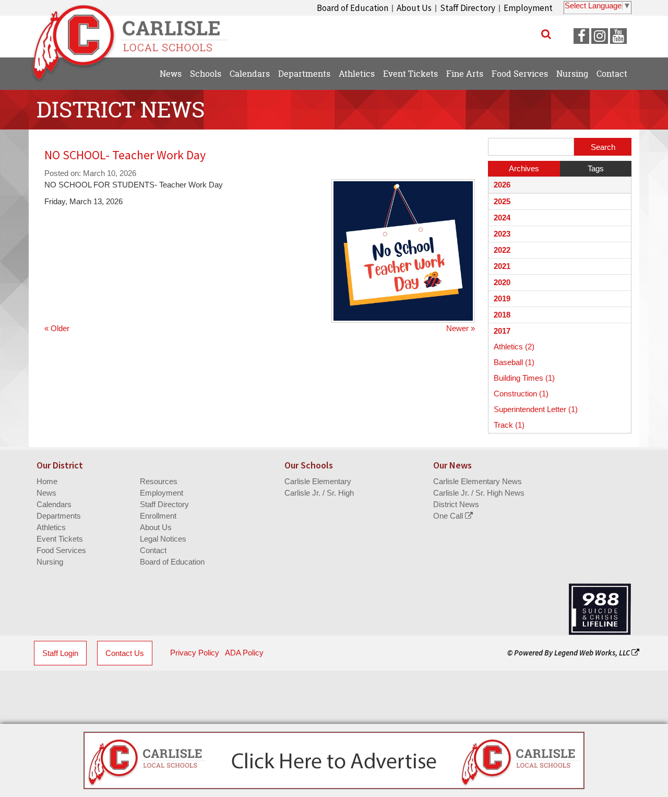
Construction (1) (521, 393)
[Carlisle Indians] (136, 31)
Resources (158, 481)
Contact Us (124, 653)
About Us (414, 8)
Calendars (54, 504)
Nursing (50, 561)
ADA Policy (244, 652)
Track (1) (509, 424)
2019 (502, 298)
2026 (502, 184)
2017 (502, 330)
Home (47, 481)
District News (456, 504)
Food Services (61, 550)
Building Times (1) (524, 377)
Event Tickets (60, 538)
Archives (524, 168)
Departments (59, 515)
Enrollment (158, 515)
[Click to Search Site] (546, 34)
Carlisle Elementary (317, 481)
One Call (449, 515)
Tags (596, 168)
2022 (502, 249)
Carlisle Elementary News (477, 481)
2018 (502, 314)
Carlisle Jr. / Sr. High (319, 492)
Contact (153, 550)
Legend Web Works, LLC (592, 653)
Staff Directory (467, 8)
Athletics (51, 527)
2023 (502, 233)
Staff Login (60, 653)
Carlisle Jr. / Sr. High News (478, 492)
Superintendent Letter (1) (536, 409)
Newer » (460, 328)
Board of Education (352, 8)
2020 (502, 282)
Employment (528, 8)
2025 (502, 201)
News (46, 492)
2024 (502, 217)
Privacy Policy (194, 652)
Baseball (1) (514, 362)
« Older (56, 328)
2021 (502, 266)
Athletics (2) (514, 346)
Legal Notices (163, 538)
